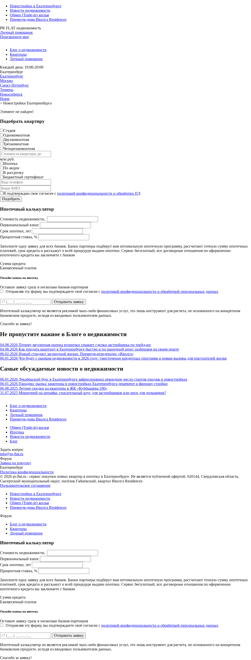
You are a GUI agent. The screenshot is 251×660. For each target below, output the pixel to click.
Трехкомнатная (15, 144)
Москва (6, 81)
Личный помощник (16, 32)
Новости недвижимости (30, 10)
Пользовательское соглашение (25, 485)
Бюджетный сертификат (23, 177)
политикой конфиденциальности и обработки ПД (98, 193)
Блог (14, 441)
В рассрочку (13, 173)
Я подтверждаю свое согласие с (71, 193)
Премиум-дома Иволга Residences (38, 19)
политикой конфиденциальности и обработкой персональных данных (159, 291)
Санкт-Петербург (14, 85)
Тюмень (6, 90)
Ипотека (10, 163)
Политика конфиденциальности (27, 472)
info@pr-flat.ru (11, 454)
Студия (9, 130)
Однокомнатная (16, 135)
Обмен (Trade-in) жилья (29, 15)
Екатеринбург (11, 76)
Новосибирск (11, 94)
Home (5, 99)
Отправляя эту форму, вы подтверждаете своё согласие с (112, 291)
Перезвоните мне (14, 37)
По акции (11, 168)
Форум (6, 458)
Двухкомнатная (16, 139)
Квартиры (18, 54)
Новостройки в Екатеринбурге (35, 6)
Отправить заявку (69, 302)
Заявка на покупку (15, 463)
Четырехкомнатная (19, 149)
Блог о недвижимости (28, 50)
